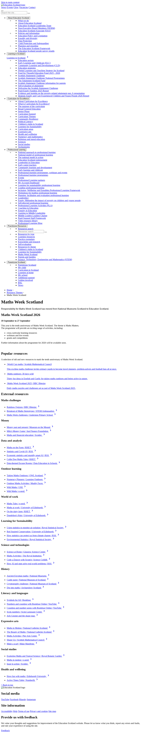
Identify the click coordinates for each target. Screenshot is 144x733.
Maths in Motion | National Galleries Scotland (29, 628)
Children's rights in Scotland (30, 124)
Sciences (22, 142)
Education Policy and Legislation (32, 36)
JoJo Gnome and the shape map (23, 616)
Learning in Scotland (16, 54)
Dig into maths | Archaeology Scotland (26, 587)
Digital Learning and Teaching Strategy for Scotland (41, 70)
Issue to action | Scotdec (19, 664)
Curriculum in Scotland (28, 270)
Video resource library (28, 220)
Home (9, 290)
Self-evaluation (24, 244)
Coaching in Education (28, 208)
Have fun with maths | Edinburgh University (28, 676)
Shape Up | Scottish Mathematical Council (27, 640)
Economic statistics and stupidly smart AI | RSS (30, 455)
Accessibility (7, 711)
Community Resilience (28, 119)
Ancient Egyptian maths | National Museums (28, 576)
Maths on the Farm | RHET (21, 447)
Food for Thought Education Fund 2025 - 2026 (39, 73)
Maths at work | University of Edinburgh (27, 507)
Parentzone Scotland (16, 262)
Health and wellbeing (27, 134)
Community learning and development (35, 167)
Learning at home (26, 272)
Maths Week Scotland (27, 254)
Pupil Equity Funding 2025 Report (33, 91)
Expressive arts (24, 131)
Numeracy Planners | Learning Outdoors (27, 479)
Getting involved (25, 280)
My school (22, 275)
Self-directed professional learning (33, 203)
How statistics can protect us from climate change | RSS (33, 535)
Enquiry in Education (27, 210)
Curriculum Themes (27, 116)
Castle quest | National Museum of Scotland (28, 580)
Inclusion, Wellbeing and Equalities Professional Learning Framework (49, 190)
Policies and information (29, 33)
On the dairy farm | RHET (20, 511)
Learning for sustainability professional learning (39, 185)
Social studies (24, 144)
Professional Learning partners (31, 180)
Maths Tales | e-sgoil (18, 503)
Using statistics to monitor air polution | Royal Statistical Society (37, 527)
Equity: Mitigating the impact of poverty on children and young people (49, 200)
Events (10, 7)
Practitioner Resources (17, 226)
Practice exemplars (26, 239)
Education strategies (27, 68)
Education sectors (26, 60)
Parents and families (27, 257)
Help (15, 711)
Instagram (31, 699)
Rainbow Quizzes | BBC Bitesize (23, 407)
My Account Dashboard (28, 183)
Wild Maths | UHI (17, 487)
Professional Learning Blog (30, 223)
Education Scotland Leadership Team (34, 25)
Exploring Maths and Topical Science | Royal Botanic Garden (36, 656)
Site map (52, 711)
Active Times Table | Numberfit (23, 680)
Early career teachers (27, 165)
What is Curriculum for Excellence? (34, 104)
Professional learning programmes (33, 175)
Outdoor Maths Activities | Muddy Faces (27, 483)
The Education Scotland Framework (34, 48)
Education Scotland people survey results (36, 51)
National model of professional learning (35, 155)
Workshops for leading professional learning (37, 193)
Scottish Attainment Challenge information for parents (42, 83)
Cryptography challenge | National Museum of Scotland (33, 584)
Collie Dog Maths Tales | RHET (23, 459)
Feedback (5, 730)
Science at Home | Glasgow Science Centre (28, 552)
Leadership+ (23, 198)
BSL (20, 283)
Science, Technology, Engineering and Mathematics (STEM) (45, 259)
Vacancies (23, 7)
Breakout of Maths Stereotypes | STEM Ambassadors (32, 411)
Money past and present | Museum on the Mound (30, 427)
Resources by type (26, 234)
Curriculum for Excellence (18, 99)
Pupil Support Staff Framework (32, 218)
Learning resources (26, 237)
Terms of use (23, 711)
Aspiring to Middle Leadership (31, 213)
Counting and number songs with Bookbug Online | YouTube (36, 608)
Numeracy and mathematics (30, 137)
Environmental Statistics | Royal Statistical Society (31, 539)
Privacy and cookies (39, 711)
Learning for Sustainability (30, 126)
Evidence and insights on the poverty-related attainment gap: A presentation (51, 93)
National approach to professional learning (37, 152)
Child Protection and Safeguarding (33, 43)
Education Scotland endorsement (32, 160)
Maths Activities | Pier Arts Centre (24, 636)
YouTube (5, 699)
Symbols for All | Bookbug (21, 600)
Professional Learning (16, 150)
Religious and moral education (31, 139)
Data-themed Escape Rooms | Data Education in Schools (34, 463)
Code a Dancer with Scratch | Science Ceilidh (29, 560)
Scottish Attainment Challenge (31, 75)
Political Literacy (25, 121)
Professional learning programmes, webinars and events (42, 172)
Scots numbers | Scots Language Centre (26, 612)
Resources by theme (27, 247)
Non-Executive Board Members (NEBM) (36, 28)
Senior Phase (24, 111)
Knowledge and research (29, 242)
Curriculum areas (25, 129)
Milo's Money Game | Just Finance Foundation (29, 431)
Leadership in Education (29, 162)
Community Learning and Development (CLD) (39, 65)
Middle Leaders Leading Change (32, 215)
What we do (23, 20)
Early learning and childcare (30, 170)
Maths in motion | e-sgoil (20, 660)
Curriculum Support (27, 114)
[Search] (29, 13)
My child (22, 267)
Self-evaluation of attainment (30, 86)
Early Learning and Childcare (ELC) (34, 63)
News (3, 7)
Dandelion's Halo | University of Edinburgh (28, 515)
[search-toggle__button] (2, 10)
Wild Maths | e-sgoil (17, 491)
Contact (32, 7)
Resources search (25, 229)
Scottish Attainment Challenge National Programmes (41, 78)
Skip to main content (10, 2)
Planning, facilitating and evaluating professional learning (43, 195)
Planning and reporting (28, 46)
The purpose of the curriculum (31, 106)
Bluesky (22, 699)
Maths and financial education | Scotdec (26, 435)
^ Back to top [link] (7, 685)
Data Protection (25, 41)
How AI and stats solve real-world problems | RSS (31, 563)
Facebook (14, 699)
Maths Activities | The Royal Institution (26, 556)
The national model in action (30, 157)
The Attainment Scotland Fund (31, 80)
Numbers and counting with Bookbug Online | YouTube (33, 604)
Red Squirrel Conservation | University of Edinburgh (32, 531)
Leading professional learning (31, 188)
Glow (16, 7)
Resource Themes (15, 292)
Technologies (24, 147)
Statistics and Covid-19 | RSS (22, 451)
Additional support (26, 277)
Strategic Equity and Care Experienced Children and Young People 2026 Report (53, 96)
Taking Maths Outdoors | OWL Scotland (27, 475)
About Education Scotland (18, 18)
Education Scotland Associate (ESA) (34, 31)
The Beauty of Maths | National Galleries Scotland (31, 632)
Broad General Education (29, 109)
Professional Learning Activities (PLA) (35, 205)
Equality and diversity (27, 38)
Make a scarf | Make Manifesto (22, 644)
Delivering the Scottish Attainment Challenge (38, 88)
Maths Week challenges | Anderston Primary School (32, 415)
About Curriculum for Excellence (33, 101)
